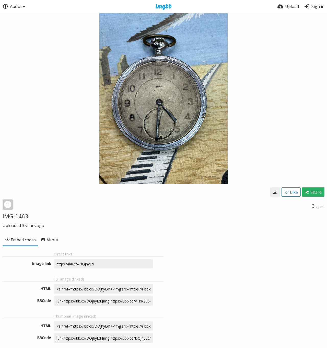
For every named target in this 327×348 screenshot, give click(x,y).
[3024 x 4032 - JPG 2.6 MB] (275, 192)
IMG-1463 (15, 216)
